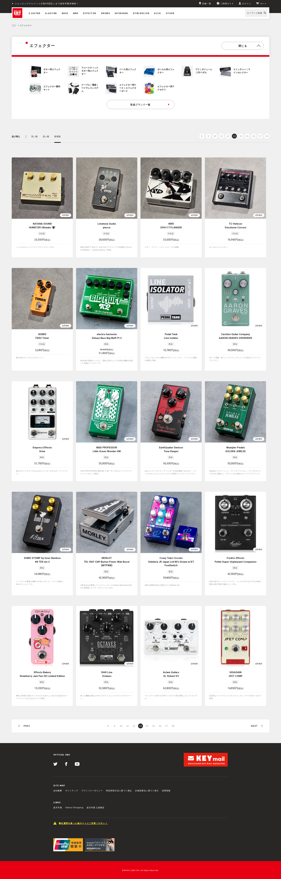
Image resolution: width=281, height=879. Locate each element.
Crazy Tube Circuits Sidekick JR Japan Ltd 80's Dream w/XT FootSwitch (171, 562)
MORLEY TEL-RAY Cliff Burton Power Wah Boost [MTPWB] (106, 562)
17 (260, 136)
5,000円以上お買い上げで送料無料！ (35, 3)
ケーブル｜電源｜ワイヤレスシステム (89, 88)
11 (221, 136)
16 (254, 136)
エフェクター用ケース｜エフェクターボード (127, 88)
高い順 (46, 136)
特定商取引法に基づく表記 (119, 791)
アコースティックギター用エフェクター (89, 71)
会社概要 (57, 791)
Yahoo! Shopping (74, 807)
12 (228, 136)
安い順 (34, 136)
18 (267, 136)
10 (215, 136)
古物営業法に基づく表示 (147, 791)
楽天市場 (57, 807)
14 (241, 136)
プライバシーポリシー (92, 791)
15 (247, 136)
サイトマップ (71, 791)
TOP (14, 25)
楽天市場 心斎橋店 (96, 807)
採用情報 (166, 791)
